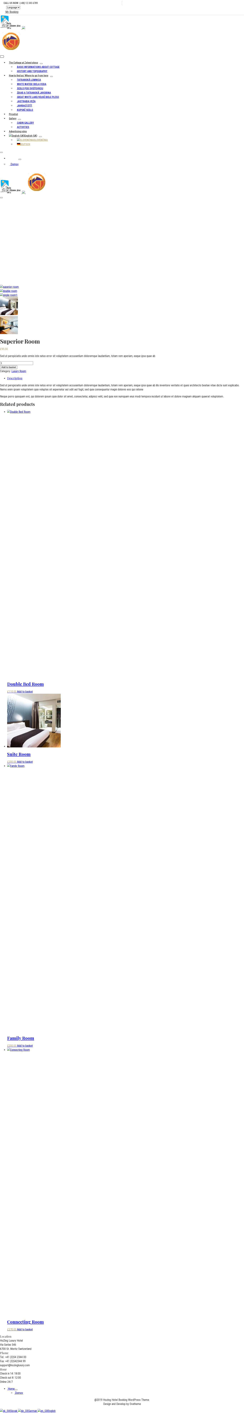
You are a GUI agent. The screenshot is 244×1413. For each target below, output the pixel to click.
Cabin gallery (25, 122)
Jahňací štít (24, 105)
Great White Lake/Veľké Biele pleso (38, 97)
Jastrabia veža (26, 101)
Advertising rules (18, 131)
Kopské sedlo (25, 109)
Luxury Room (125, 229)
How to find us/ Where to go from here (28, 75)
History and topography (32, 71)
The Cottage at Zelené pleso (23, 62)
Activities (23, 127)
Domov (14, 164)
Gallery (12, 118)
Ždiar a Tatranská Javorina (34, 92)
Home (13, 158)
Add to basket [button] (25, 691)
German (33, 1411)
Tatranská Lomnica (29, 79)
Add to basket (8, 367)
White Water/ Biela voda (31, 84)
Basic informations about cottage (38, 67)
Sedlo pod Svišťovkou (30, 88)
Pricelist (13, 114)
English (52, 1411)
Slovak (14, 1411)
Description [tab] (14, 378)
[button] (11, 12)
